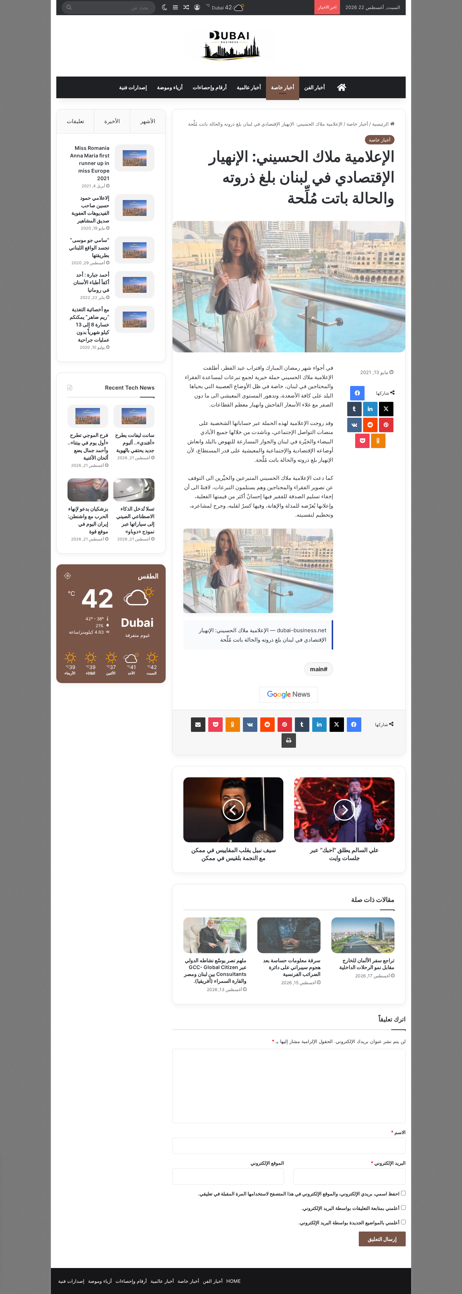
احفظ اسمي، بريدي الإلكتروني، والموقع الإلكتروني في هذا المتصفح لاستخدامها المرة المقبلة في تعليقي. (299, 1194)
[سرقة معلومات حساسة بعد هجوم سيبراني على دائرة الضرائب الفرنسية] (289, 935)
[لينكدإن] (370, 409)
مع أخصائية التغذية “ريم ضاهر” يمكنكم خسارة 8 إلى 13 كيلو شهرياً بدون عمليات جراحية (89, 324)
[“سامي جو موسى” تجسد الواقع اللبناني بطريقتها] (134, 250)
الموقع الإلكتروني (267, 1163)
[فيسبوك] (357, 393)
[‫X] (386, 409)
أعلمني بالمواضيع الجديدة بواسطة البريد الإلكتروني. (349, 1222)
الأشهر (147, 121)
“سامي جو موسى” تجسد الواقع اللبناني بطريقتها (89, 247)
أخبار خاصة (282, 87)
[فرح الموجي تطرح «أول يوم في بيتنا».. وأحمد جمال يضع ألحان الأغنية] (87, 416)
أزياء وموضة (170, 87)
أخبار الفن (314, 87)
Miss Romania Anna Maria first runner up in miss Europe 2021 (89, 163)
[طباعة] (289, 740)
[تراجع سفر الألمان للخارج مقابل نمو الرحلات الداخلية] (363, 935)
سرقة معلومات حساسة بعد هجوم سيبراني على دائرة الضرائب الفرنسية (292, 967)
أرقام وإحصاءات (210, 87)
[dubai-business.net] (231, 46)
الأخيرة (112, 121)
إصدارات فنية (133, 87)
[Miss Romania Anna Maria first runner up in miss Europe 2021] (134, 157)
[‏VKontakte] (354, 425)
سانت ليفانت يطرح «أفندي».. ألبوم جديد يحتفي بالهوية (134, 442)
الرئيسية (381, 124)
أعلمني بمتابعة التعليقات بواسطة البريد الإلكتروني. (350, 1208)
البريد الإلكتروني (388, 1163)
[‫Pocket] (362, 441)
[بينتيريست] (386, 425)
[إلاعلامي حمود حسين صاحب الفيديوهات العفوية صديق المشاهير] (134, 207)
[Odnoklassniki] (378, 441)
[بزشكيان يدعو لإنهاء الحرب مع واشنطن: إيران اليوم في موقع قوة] (87, 489)
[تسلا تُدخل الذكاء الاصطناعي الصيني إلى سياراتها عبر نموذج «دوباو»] (133, 489)
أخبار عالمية (249, 87)
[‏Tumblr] (354, 409)
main (317, 669)
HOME (233, 1281)
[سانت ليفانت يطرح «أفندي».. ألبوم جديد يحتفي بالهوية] (133, 416)
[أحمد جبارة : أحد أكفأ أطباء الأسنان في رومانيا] (134, 284)
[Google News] (289, 695)
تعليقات (75, 121)
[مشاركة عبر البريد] (198, 724)
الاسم (398, 1132)
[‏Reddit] (370, 425)
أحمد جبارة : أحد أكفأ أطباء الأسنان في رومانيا (91, 282)
